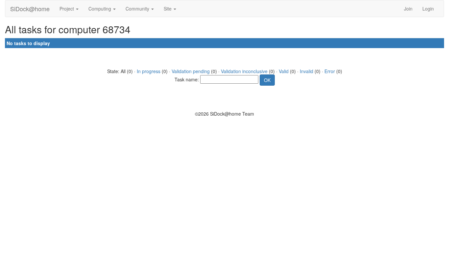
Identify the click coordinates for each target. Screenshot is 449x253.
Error (329, 71)
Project (67, 8)
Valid (284, 71)
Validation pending (191, 71)
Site (168, 8)
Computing (100, 8)
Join (408, 8)
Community (138, 8)
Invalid (306, 71)
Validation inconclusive (244, 71)
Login (428, 8)
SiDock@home (30, 8)
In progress (148, 71)
